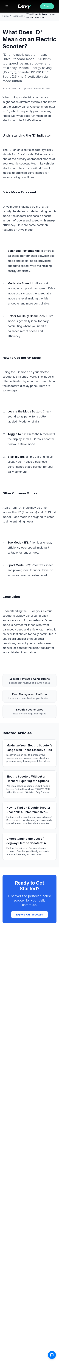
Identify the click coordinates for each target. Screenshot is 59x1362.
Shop (47, 6)
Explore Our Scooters (29, 914)
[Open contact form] (52, 1355)
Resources (17, 16)
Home (6, 16)
